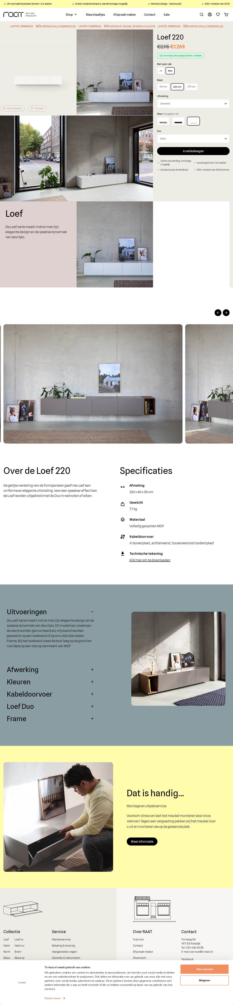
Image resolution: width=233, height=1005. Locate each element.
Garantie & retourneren (66, 958)
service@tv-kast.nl (201, 951)
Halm (6, 945)
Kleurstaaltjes (95, 14)
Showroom (139, 958)
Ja (160, 70)
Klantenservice (61, 939)
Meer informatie (142, 841)
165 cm (163, 86)
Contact (149, 14)
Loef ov (18, 939)
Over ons (138, 939)
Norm (6, 951)
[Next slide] (226, 312)
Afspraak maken (124, 14)
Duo (159, 131)
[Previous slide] (218, 312)
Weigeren (204, 980)
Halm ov (19, 945)
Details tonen (53, 998)
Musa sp (19, 958)
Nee (170, 70)
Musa (6, 958)
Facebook (187, 959)
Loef (6, 939)
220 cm (177, 86)
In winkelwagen (193, 151)
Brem (17, 951)
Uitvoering (162, 96)
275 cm (191, 86)
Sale (167, 14)
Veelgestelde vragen (64, 951)
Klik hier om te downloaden (149, 560)
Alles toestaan (204, 969)
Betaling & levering (63, 945)
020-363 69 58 (194, 947)
